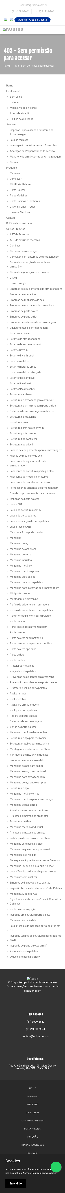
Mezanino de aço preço (23, 549)
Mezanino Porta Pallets (23, 920)
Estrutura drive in (19, 422)
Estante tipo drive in (21, 383)
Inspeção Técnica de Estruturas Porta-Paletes (36, 888)
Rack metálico (18, 699)
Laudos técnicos (19, 139)
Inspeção (32, 1136)
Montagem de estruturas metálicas (30, 749)
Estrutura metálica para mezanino (29, 743)
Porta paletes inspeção (23, 909)
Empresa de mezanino (23, 294)
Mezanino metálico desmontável (28, 732)
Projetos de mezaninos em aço (27, 832)
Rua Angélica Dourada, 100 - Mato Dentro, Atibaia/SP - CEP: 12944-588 (32, 1067)
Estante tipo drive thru (22, 389)
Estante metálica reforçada (25, 372)
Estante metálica (19, 361)
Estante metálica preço (23, 366)
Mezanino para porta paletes (26, 582)
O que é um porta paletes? (25, 956)
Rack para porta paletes (23, 710)
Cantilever (15, 178)
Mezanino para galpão (22, 576)
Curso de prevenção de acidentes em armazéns (31, 264)
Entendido (16, 1183)
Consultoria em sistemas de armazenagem (34, 256)
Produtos (11, 167)
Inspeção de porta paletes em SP (28, 945)
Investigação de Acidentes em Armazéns (33, 145)
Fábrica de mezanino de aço (26, 455)
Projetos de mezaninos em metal (29, 815)
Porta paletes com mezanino (26, 638)
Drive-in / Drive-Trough (23, 206)
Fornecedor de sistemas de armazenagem (34, 487)
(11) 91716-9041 (46, 11)
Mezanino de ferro (20, 554)
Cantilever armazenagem (24, 251)
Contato (11, 217)
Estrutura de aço (19, 788)
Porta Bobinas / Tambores (25, 201)
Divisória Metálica (20, 212)
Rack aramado (18, 693)
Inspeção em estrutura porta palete (30, 914)
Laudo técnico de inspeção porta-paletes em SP (35, 928)
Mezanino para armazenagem (27, 777)
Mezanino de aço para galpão (27, 765)
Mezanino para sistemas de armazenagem (34, 587)
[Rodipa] (13, 29)
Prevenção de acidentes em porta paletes (33, 682)
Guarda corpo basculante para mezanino (33, 493)
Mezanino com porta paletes (26, 843)
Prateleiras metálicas (22, 665)
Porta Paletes (17, 190)
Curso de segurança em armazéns (29, 272)
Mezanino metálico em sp (24, 793)
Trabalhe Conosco (32, 1144)
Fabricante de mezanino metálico (29, 476)
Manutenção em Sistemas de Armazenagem (36, 156)
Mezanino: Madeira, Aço (23, 893)
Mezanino (15, 173)
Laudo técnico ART (20, 526)
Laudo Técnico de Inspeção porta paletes (33, 871)
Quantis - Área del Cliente (32, 19)
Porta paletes (17, 632)
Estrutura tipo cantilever (23, 439)
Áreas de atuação (20, 113)
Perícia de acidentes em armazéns (29, 604)
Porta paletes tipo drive (23, 649)
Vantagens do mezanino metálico (29, 754)
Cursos (14, 162)
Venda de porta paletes (23, 726)
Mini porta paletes (20, 593)
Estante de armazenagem (25, 338)
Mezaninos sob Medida (23, 854)
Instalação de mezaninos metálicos (30, 838)
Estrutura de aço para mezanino (28, 738)
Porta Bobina (17, 621)
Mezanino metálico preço (24, 571)
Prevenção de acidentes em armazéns (32, 676)
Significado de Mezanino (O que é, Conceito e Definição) (35, 901)
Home (7, 65)
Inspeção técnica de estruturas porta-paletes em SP (35, 937)
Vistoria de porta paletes (24, 951)
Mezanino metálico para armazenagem (32, 799)
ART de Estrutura (19, 234)
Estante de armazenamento (26, 344)
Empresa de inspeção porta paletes (30, 882)
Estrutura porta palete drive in (27, 427)
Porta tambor (17, 660)
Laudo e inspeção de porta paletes (29, 521)
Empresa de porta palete (24, 311)
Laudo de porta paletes (23, 515)
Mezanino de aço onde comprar (28, 782)
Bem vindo (16, 96)
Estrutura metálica (20, 821)
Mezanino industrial (21, 560)
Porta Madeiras (18, 195)
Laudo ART (16, 504)
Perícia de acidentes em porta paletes (31, 610)
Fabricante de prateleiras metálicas (30, 482)
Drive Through (18, 283)
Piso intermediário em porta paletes (30, 615)
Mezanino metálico (21, 565)
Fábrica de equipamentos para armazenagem (36, 450)
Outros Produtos (15, 228)
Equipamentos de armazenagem (29, 327)
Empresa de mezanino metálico (28, 760)
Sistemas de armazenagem (26, 721)
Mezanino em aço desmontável (28, 771)
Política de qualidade (21, 119)
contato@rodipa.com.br (35, 1036)
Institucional (13, 91)
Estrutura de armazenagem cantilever (31, 400)
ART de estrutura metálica (25, 240)
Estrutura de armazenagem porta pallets (33, 405)
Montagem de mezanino (24, 599)
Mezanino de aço (19, 543)
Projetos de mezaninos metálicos (29, 810)
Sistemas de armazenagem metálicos (32, 411)
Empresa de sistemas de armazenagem (33, 322)
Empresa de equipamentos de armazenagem (36, 288)
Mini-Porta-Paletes (32, 1120)
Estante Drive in (19, 350)
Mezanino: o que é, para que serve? (30, 849)
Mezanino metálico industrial (26, 827)
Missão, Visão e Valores (23, 107)
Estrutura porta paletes (23, 433)
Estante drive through (22, 355)
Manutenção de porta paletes (27, 532)
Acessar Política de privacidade (39, 1173)
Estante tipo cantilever (22, 377)
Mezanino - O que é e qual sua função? (32, 866)
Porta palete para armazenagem (28, 626)
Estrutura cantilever (21, 394)
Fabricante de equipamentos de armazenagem (28, 463)
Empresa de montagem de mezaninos (32, 305)
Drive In (14, 277)
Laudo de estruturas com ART (27, 510)
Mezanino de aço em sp (23, 804)
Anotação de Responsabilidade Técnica (32, 151)
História (14, 102)
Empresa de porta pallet (23, 316)
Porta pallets (17, 654)
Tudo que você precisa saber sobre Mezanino (35, 860)
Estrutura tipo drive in (22, 444)
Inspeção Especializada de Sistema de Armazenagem (31, 132)
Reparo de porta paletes (23, 715)
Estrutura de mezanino (23, 416)
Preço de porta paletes (23, 671)
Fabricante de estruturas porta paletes (32, 471)
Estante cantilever (20, 333)
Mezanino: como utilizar (23, 877)
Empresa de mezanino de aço (27, 300)
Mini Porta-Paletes (20, 184)
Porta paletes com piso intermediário (31, 643)
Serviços (11, 124)
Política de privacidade (19, 223)
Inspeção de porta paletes (24, 498)
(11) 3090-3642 (20, 11)
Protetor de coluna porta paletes (28, 688)
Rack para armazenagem (24, 704)
